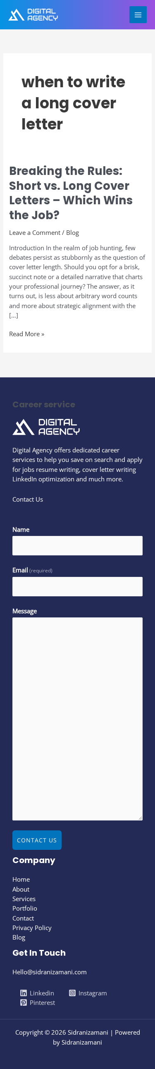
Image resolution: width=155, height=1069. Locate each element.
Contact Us (37, 840)
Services (24, 898)
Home (21, 879)
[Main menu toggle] (138, 15)
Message (24, 611)
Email (32, 570)
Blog (72, 232)
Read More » (26, 333)
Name (20, 529)
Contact (23, 918)
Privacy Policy (32, 927)
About (20, 889)
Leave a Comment (34, 232)
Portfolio (24, 908)
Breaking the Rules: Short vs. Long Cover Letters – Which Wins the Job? (71, 193)
